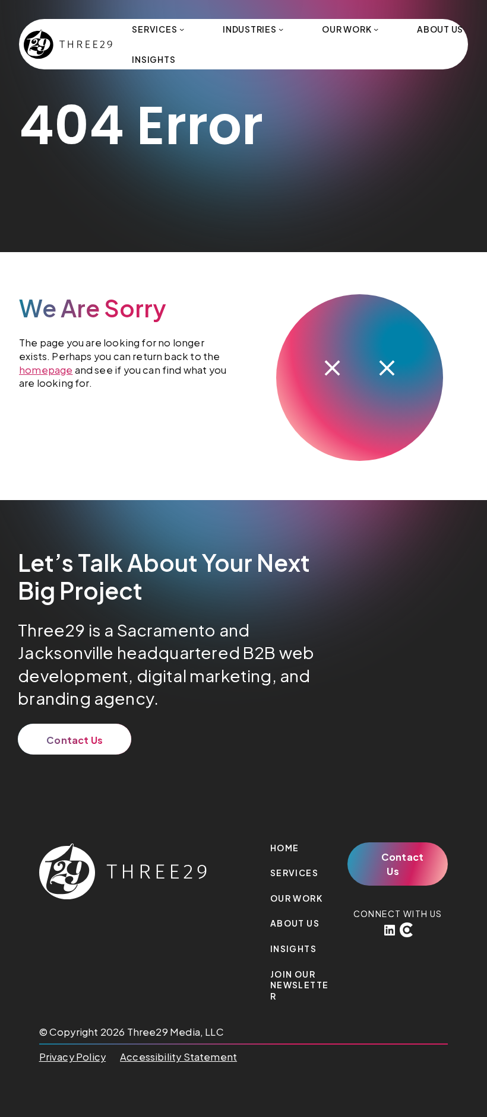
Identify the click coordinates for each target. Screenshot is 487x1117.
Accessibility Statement (178, 1057)
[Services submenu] (181, 29)
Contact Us (74, 740)
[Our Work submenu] (376, 29)
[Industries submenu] (281, 29)
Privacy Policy (72, 1057)
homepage (45, 370)
